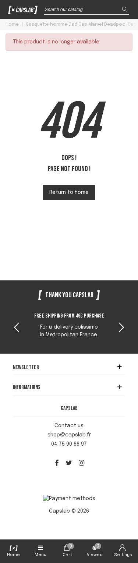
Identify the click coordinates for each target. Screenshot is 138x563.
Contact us (69, 425)
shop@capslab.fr (69, 435)
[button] (121, 328)
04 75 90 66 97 (69, 444)
